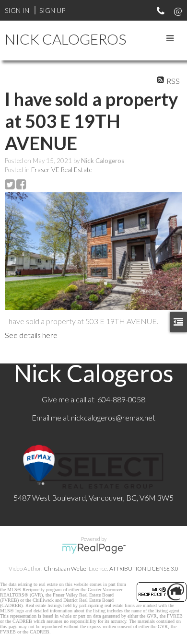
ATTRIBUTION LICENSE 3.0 (143, 568)
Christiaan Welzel (66, 568)
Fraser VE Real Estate (61, 170)
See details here (31, 335)
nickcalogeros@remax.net (113, 417)
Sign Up (52, 10)
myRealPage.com (93, 548)
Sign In (17, 10)
